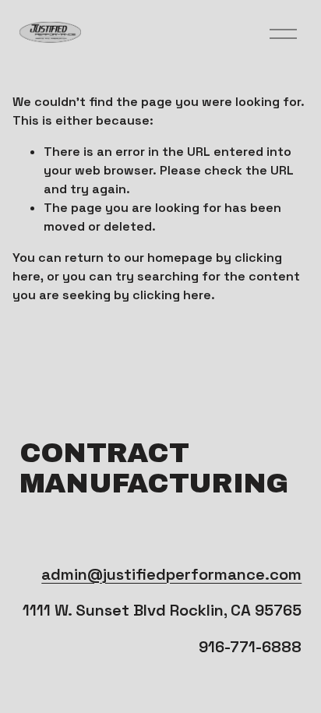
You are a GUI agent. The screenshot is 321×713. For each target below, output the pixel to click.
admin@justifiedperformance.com (171, 574)
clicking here (171, 295)
